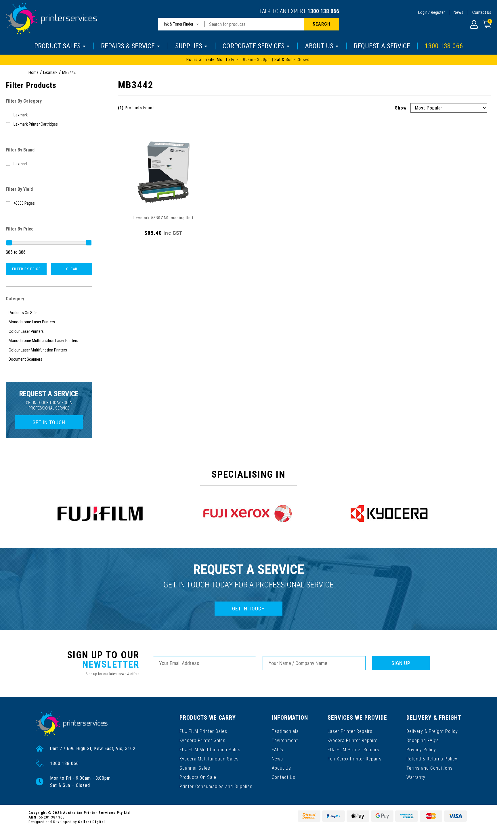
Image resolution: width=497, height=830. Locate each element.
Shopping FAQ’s (422, 740)
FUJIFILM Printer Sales (203, 731)
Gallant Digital (91, 822)
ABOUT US (319, 46)
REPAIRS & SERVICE (128, 46)
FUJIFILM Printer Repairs (353, 749)
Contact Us (481, 12)
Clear (71, 269)
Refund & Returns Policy (431, 759)
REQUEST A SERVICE (382, 46)
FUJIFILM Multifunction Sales (209, 749)
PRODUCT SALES (57, 46)
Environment (285, 740)
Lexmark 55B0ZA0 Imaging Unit (163, 217)
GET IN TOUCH (49, 422)
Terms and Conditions (429, 768)
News (458, 12)
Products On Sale (197, 777)
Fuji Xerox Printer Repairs (355, 759)
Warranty (415, 777)
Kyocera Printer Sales (202, 740)
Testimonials (285, 731)
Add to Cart (164, 249)
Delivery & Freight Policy (432, 731)
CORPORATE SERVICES (253, 46)
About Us (281, 768)
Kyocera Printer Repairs (353, 740)
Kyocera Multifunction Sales (209, 759)
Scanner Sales (194, 768)
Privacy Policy (421, 749)
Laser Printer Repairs (350, 731)
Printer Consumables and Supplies (216, 786)
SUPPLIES (188, 46)
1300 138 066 (323, 11)
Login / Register (431, 12)
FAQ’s (277, 749)
